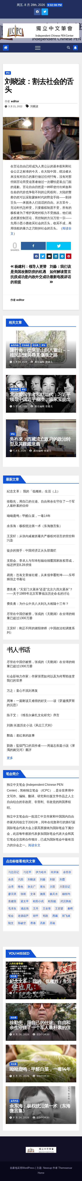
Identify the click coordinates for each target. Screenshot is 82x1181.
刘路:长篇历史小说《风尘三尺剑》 (30, 725)
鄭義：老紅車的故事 (21, 735)
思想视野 (14, 389)
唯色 (20, 886)
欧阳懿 (52, 901)
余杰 (11, 879)
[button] (68, 47)
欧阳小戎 (38, 901)
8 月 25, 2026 (21, 1076)
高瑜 (52, 923)
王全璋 (47, 908)
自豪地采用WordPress (22, 1167)
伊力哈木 (41, 872)
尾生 (42, 886)
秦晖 (70, 908)
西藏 (55, 915)
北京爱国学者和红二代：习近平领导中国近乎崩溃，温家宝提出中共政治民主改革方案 (40, 399)
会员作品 (14, 345)
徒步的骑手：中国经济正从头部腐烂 (31, 550)
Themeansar (65, 1167)
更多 (10, 758)
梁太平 (25, 901)
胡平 (35, 915)
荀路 (45, 915)
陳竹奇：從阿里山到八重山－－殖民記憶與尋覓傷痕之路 (40, 352)
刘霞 (62, 879)
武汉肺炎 (65, 901)
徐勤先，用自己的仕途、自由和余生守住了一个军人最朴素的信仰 (40, 1027)
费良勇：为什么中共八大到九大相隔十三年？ (38, 603)
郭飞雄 (66, 915)
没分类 (35, 345)
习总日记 (13, 872)
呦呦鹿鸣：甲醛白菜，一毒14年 (29, 515)
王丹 (35, 908)
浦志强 (25, 908)
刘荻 (52, 879)
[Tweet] (58, 246)
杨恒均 (66, 893)
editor (15, 101)
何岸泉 (55, 872)
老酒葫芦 (23, 915)
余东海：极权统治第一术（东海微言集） (35, 526)
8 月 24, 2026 (21, 1117)
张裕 (23, 893)
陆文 (11, 923)
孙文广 (32, 886)
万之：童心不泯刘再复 (22, 690)
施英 (42, 893)
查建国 (12, 901)
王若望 (59, 908)
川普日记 (64, 886)
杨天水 (54, 893)
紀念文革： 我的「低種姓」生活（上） (33, 491)
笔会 (11, 915)
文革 (33, 893)
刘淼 (42, 879)
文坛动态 (25, 345)
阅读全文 (34, 845)
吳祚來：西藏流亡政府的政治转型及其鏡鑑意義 (40, 441)
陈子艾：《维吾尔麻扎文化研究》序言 (33, 715)
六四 (20, 879)
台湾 (11, 886)
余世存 (67, 872)
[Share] (33, 246)
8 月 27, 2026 (21, 993)
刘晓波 (34, 106)
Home (41, 1172)
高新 (42, 923)
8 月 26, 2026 (21, 1034)
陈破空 (22, 923)
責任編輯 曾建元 (43, 362)
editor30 (43, 993)
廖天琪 (12, 893)
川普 (52, 886)
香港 (33, 923)
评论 (8, 73)
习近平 (27, 872)
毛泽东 (12, 908)
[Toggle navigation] (38, 47)
